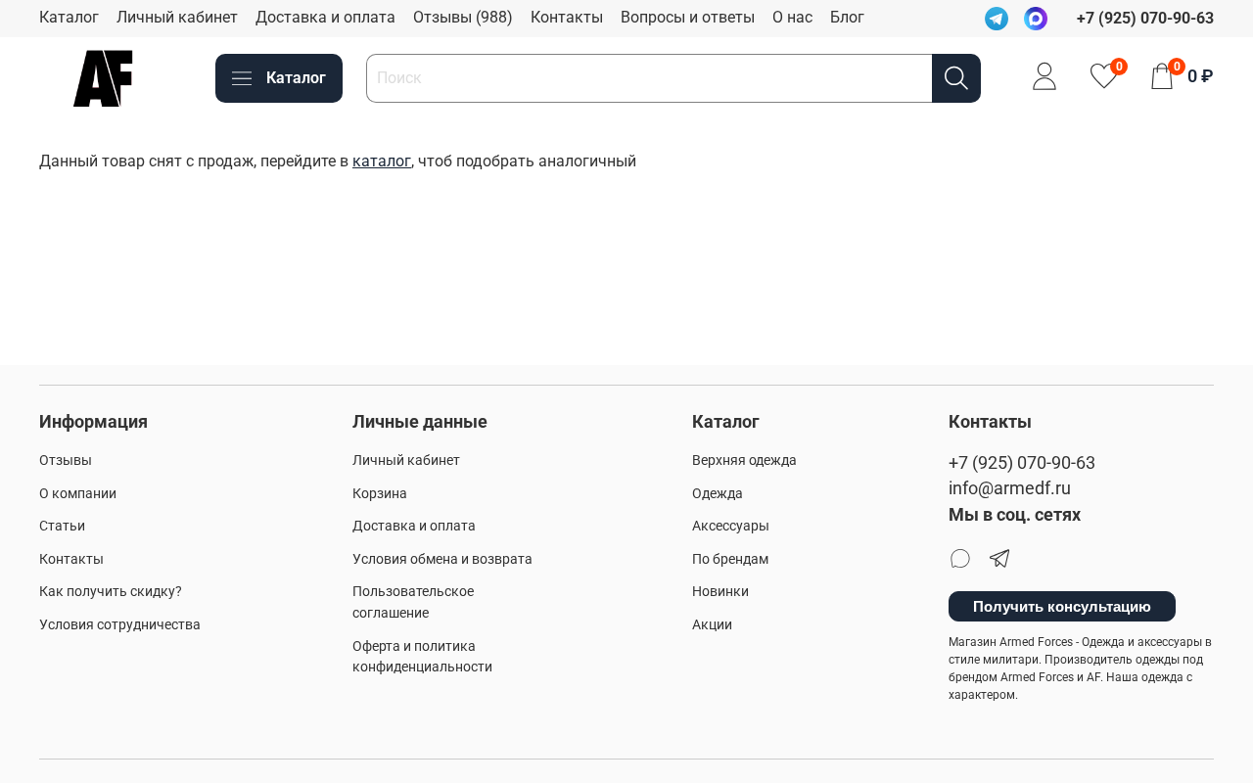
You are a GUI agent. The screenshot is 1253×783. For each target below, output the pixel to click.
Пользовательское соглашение (413, 602)
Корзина (379, 493)
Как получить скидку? (110, 591)
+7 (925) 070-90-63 (1022, 463)
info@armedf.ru (1010, 488)
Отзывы (65, 460)
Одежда (717, 493)
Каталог (69, 17)
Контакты (567, 17)
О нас (792, 17)
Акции (712, 625)
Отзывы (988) (463, 17)
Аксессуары (730, 526)
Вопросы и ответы (688, 17)
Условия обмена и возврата (442, 559)
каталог (381, 161)
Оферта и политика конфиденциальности (422, 657)
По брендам (730, 559)
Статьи (62, 526)
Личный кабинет (177, 17)
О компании (77, 493)
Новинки (720, 591)
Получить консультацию (1062, 606)
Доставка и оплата (325, 17)
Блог (847, 17)
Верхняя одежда (744, 460)
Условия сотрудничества (120, 625)
